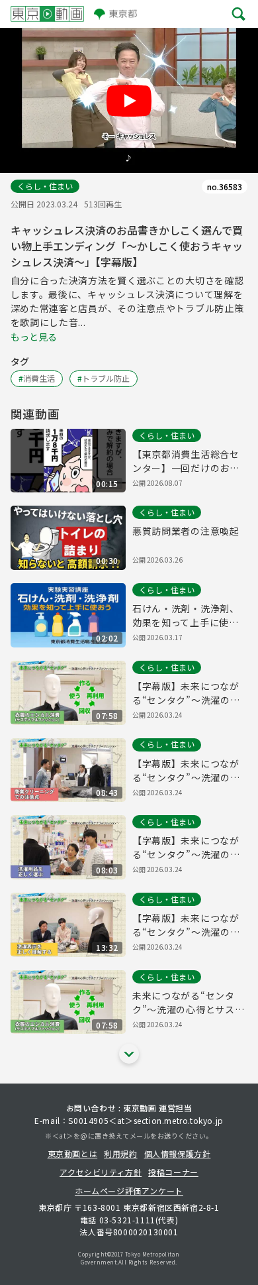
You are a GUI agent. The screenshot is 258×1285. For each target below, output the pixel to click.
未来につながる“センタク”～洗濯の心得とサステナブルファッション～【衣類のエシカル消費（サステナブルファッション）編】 (188, 1003)
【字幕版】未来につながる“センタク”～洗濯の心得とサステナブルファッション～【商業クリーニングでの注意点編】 (185, 771)
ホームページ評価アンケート (129, 1190)
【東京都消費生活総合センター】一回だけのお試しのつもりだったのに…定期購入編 (185, 461)
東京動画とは (73, 1153)
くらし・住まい (45, 186)
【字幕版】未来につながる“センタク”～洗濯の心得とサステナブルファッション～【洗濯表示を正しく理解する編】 (185, 925)
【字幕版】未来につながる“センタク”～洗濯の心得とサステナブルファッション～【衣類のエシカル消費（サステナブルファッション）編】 (185, 693)
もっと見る (34, 336)
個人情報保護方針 (177, 1153)
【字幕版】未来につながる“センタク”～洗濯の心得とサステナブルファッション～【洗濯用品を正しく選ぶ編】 (185, 848)
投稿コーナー (173, 1172)
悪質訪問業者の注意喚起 (185, 530)
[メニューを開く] (238, 14)
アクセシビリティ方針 (101, 1172)
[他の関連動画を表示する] (129, 1054)
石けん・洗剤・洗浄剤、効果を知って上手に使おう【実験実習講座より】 (185, 616)
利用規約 (120, 1153)
